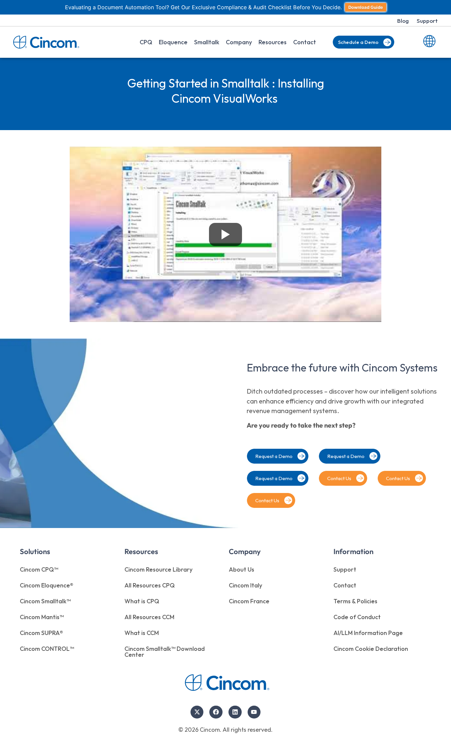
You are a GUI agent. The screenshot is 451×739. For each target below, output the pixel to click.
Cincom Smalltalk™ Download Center (164, 651)
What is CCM (141, 633)
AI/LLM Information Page (368, 633)
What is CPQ (141, 601)
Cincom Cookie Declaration (370, 648)
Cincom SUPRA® (41, 633)
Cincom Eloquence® (46, 585)
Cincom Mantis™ (42, 617)
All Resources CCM (149, 617)
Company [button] (239, 42)
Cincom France (249, 601)
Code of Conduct (357, 617)
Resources (273, 42)
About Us (241, 569)
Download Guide (365, 7)
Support (427, 20)
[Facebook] (216, 712)
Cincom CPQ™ (39, 569)
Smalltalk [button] (206, 42)
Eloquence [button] (173, 42)
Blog (403, 20)
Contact (304, 42)
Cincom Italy (245, 585)
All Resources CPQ (149, 585)
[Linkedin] (235, 712)
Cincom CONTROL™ (47, 648)
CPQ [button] (146, 42)
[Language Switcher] (429, 42)
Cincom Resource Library (158, 569)
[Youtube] (254, 712)
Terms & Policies (355, 601)
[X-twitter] (197, 712)
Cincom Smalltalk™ (45, 601)
